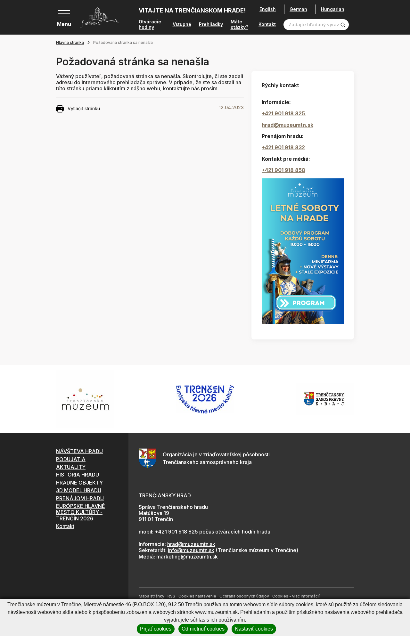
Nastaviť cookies (254, 629)
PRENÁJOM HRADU (80, 498)
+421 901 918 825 (284, 113)
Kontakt (267, 24)
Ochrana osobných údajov (244, 596)
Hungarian (332, 9)
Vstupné (182, 24)
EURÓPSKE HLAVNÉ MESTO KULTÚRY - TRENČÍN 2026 (80, 512)
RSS (171, 596)
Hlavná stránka (70, 42)
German (298, 9)
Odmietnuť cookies (203, 629)
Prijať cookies (155, 629)
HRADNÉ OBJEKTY (79, 482)
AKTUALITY (71, 467)
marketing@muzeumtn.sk (187, 556)
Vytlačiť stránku (84, 108)
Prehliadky (211, 24)
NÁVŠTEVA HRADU (79, 451)
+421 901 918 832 (283, 147)
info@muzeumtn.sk (191, 550)
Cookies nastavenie (197, 596)
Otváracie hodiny (150, 24)
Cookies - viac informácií (296, 596)
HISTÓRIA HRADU (77, 474)
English (267, 9)
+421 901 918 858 (283, 170)
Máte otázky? (239, 24)
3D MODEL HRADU (78, 490)
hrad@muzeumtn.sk (287, 125)
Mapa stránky (151, 596)
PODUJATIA (71, 459)
